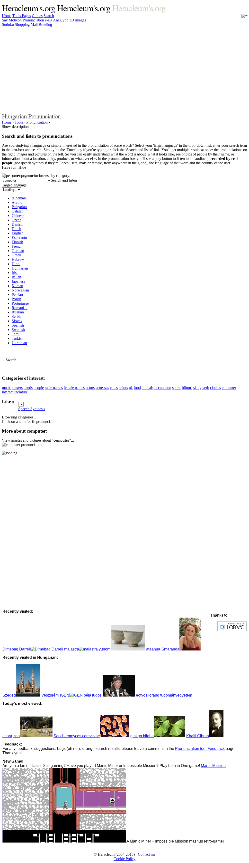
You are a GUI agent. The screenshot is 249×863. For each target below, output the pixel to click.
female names (74, 388)
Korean (17, 286)
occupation (162, 388)
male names (54, 388)
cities (114, 388)
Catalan (17, 211)
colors (123, 388)
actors (90, 388)
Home (6, 16)
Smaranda (170, 649)
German (18, 251)
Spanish (18, 325)
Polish (16, 299)
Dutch (16, 229)
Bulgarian (19, 207)
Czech (16, 220)
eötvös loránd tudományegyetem (164, 695)
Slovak (17, 321)
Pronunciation (33, 20)
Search (49, 16)
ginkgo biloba (142, 736)
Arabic (17, 202)
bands (28, 388)
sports (176, 388)
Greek (16, 255)
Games (37, 16)
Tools (17, 16)
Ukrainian (19, 343)
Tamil (16, 334)
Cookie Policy (124, 859)
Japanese (18, 281)
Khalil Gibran (197, 736)
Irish (15, 273)
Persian (17, 294)
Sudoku (8, 24)
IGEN (64, 695)
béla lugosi (93, 695)
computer (229, 388)
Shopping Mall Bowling (33, 24)
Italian (16, 277)
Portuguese (20, 303)
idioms (187, 388)
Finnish (17, 242)
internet (7, 392)
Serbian (17, 316)
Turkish (17, 338)
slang (197, 388)
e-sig (48, 20)
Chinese (18, 215)
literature (21, 392)
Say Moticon (12, 20)
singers (17, 388)
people (39, 388)
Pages (26, 16)
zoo (16, 736)
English (17, 233)
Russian (18, 312)
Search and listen (64, 180)
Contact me (146, 854)
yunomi (105, 649)
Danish (17, 224)
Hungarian (20, 268)
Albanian (19, 198)
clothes (215, 388)
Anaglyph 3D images (69, 20)
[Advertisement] (121, 69)
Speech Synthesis (31, 409)
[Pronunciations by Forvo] (232, 630)
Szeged (9, 695)
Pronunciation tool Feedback (200, 749)
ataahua (153, 649)
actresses (102, 388)
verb (205, 388)
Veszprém (50, 695)
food (137, 388)
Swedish (18, 330)
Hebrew (18, 259)
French (17, 246)
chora (7, 736)
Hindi (16, 264)
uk (131, 388)
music (6, 388)
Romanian (19, 308)
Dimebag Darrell (16, 649)
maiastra (71, 649)
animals (147, 388)
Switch (11, 360)
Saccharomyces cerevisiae (76, 736)
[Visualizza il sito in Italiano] (241, 17)
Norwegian (20, 290)
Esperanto (19, 237)
